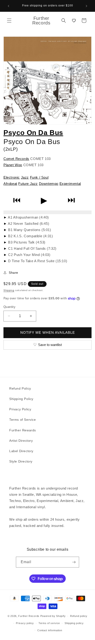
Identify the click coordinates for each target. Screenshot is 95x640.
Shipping (8, 290)
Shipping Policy (21, 399)
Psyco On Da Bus (33, 132)
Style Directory (21, 461)
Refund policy (78, 616)
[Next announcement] (86, 6)
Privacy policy (25, 623)
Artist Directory (21, 440)
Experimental (70, 184)
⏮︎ (17, 200)
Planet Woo (12, 165)
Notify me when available (47, 332)
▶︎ (44, 200)
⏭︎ (71, 200)
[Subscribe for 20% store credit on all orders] (74, 562)
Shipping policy (74, 623)
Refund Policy (20, 388)
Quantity (9, 307)
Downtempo (48, 184)
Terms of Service (22, 419)
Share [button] (13, 272)
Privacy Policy (20, 409)
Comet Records (16, 159)
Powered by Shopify (53, 616)
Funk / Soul (39, 177)
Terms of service (49, 623)
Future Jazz (28, 184)
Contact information (49, 630)
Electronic (11, 177)
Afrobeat (10, 184)
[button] (9, 20)
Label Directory (21, 451)
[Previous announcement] (8, 6)
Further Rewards (22, 430)
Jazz (25, 177)
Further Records (28, 616)
